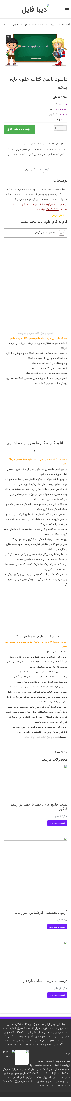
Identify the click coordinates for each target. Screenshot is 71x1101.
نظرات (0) (30, 169)
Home (64, 25)
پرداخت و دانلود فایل (19, 129)
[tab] (43, 169)
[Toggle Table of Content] (60, 233)
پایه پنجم (45, 25)
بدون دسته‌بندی (51, 144)
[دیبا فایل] (35, 9)
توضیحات (43, 169)
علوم (24, 150)
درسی (55, 25)
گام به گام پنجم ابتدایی (46, 155)
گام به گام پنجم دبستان (20, 155)
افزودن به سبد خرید (57, 823)
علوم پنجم (15, 150)
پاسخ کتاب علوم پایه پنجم (43, 150)
